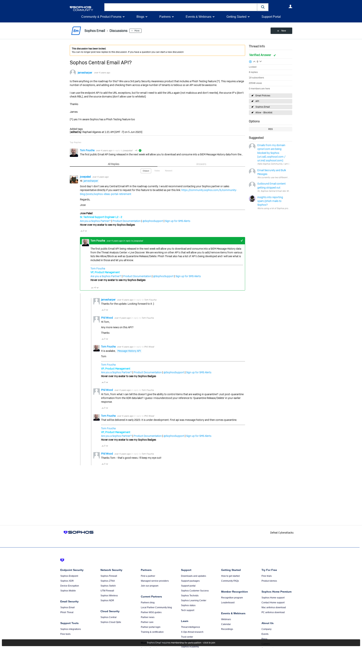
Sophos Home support (273, 597)
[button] (262, 7)
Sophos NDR (107, 600)
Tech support (187, 610)
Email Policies (262, 95)
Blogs (140, 16)
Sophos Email (262, 106)
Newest (168, 170)
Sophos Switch (108, 585)
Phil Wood (107, 317)
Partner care (147, 622)
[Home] (86, 8)
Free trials (267, 576)
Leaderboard (228, 602)
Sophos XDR (67, 581)
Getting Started (236, 16)
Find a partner (148, 576)
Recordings (227, 629)
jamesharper (85, 72)
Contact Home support (273, 602)
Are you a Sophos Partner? (95, 221)
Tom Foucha (87, 150)
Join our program (149, 585)
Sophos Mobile (68, 590)
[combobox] (180, 7)
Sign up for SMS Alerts (177, 221)
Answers (201, 164)
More (137, 30)
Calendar (226, 624)
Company (267, 629)
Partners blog (148, 602)
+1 (241, 240)
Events (265, 634)
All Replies (113, 164)
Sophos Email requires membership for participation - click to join (181, 642)
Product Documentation (127, 221)
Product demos (269, 581)
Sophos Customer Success (195, 590)
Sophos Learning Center (193, 600)
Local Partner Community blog (156, 607)
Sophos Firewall (108, 576)
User (290, 6)
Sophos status (188, 605)
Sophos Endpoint (69, 576)
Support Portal (271, 16)
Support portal (188, 585)
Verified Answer (260, 55)
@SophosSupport (153, 221)
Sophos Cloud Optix (110, 622)
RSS (270, 129)
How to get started (230, 576)
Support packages (190, 581)
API (257, 101)
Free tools (65, 634)
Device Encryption (69, 585)
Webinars (226, 619)
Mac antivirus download (274, 607)
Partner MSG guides (151, 612)
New (283, 30)
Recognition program (232, 597)
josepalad (127, 150)
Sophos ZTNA (107, 581)
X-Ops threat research (192, 632)
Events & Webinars (198, 16)
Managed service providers (155, 581)
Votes (157, 170)
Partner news (147, 617)
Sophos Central (108, 617)
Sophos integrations (70, 629)
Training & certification (152, 632)
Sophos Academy (190, 646)
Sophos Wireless (109, 595)
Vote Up (81, 230)
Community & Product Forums (101, 16)
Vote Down (85, 230)
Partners (165, 16)
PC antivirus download (273, 612)
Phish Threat (66, 612)
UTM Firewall (107, 590)
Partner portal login (150, 627)
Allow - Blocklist (263, 112)
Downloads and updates (193, 576)
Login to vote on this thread (254, 61)
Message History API (129, 351)
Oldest (146, 170)
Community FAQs (230, 581)
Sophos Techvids (190, 595)
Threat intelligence (190, 627)
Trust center (187, 637)
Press (264, 639)
